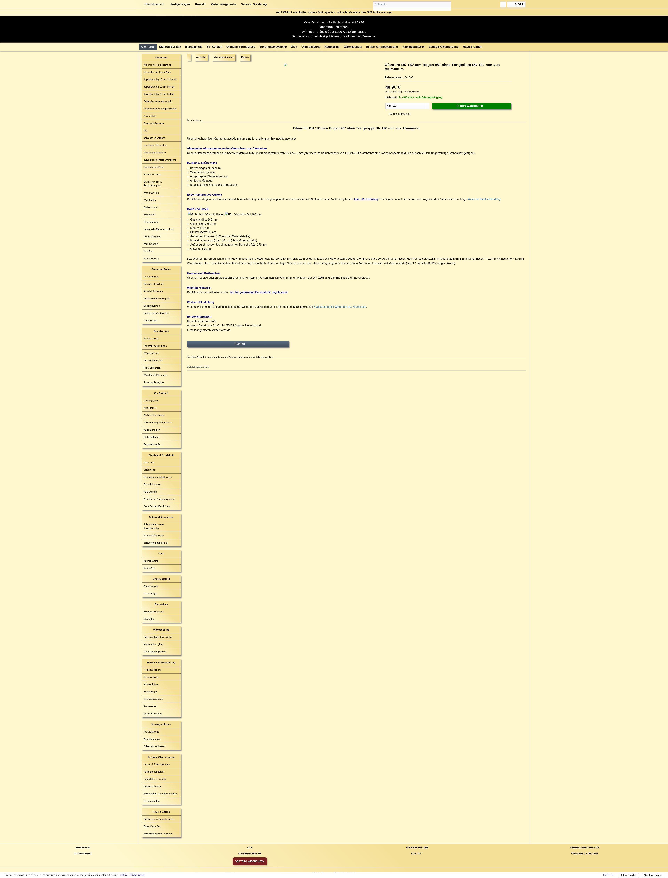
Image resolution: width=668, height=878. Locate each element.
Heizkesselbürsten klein (156, 313)
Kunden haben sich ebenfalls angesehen (251, 357)
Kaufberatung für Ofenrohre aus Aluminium (340, 306)
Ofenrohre (161, 57)
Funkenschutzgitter (154, 382)
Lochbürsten (150, 320)
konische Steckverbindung (484, 199)
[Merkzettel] (503, 4)
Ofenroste (149, 462)
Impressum (82, 847)
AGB (249, 847)
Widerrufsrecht (249, 853)
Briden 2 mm (151, 207)
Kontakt (200, 4)
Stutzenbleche (151, 437)
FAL (146, 130)
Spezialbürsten (152, 305)
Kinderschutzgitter (153, 644)
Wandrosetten (151, 192)
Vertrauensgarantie (223, 4)
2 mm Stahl (150, 116)
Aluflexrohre (150, 407)
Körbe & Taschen (153, 713)
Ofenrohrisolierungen (155, 345)
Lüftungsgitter (151, 400)
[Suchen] (448, 4)
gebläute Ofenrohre (154, 137)
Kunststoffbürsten (153, 291)
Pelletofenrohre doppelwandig (160, 108)
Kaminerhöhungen (154, 535)
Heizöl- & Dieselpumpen (157, 764)
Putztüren (149, 251)
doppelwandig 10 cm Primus (159, 86)
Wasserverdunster (154, 611)
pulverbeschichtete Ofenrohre (160, 159)
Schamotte (149, 469)
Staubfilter (149, 618)
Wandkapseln (151, 243)
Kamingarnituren (161, 724)
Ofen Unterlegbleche (155, 651)
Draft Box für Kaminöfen (157, 506)
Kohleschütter (151, 684)
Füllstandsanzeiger (154, 771)
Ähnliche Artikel (195, 357)
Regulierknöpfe (152, 444)
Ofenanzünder (151, 677)
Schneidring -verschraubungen (160, 793)
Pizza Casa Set (152, 826)
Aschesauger (151, 586)
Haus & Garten (161, 811)
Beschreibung (194, 120)
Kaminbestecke (152, 739)
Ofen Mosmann (154, 4)
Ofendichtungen (152, 484)
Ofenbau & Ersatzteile (161, 455)
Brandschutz (161, 331)
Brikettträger (150, 691)
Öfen (161, 553)
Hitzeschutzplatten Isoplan (158, 637)
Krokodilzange (151, 731)
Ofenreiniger (150, 593)
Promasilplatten (152, 367)
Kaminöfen (149, 568)
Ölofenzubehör (152, 801)
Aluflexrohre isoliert (154, 415)
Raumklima (161, 604)
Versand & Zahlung (254, 4)
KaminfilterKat (151, 258)
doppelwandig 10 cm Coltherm (160, 79)
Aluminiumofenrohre (155, 152)
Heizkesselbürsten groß (157, 298)
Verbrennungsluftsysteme (158, 422)
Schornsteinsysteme (161, 517)
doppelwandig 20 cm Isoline (159, 94)
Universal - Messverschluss (159, 229)
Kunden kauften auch (216, 357)
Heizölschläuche (152, 786)
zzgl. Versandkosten (409, 91)
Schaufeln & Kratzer (154, 746)
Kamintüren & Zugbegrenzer (159, 499)
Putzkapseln (150, 491)
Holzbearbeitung (153, 669)
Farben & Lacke (152, 174)
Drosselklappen (152, 236)
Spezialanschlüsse (154, 167)
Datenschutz (83, 853)
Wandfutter (150, 214)
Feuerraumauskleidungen (158, 477)
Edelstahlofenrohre (154, 123)
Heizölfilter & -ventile (155, 779)
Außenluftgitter (152, 429)
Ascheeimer (150, 706)
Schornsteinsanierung (156, 542)
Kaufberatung (151, 276)
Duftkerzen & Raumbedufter (159, 819)
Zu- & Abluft (161, 393)
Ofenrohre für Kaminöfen (157, 72)
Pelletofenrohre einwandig (158, 101)
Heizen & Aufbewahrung (161, 662)
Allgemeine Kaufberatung (157, 64)
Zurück (239, 344)
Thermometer (151, 222)
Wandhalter (150, 200)
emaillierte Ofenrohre (155, 145)
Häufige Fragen (180, 4)
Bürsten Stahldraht (154, 283)
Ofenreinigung (161, 578)
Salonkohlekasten (153, 699)
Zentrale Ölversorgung (161, 757)
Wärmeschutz (151, 353)
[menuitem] (412, 6)
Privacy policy (137, 874)
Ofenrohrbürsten (161, 269)
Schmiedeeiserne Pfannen (158, 833)
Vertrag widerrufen (249, 861)
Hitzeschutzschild (153, 360)
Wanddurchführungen (155, 375)
